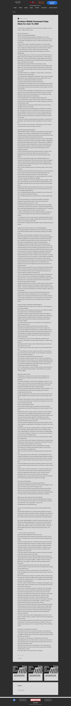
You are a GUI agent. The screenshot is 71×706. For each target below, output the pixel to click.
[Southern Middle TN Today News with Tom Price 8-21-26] (20, 669)
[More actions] (52, 18)
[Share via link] (22, 655)
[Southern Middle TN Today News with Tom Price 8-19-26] (51, 669)
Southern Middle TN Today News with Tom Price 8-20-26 (35, 676)
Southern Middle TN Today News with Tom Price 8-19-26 (50, 676)
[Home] (14, 700)
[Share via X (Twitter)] (20, 655)
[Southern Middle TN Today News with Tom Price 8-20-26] (36, 669)
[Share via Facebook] (18, 655)
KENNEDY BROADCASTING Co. (35, 5)
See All (57, 663)
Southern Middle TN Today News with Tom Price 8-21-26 (19, 676)
